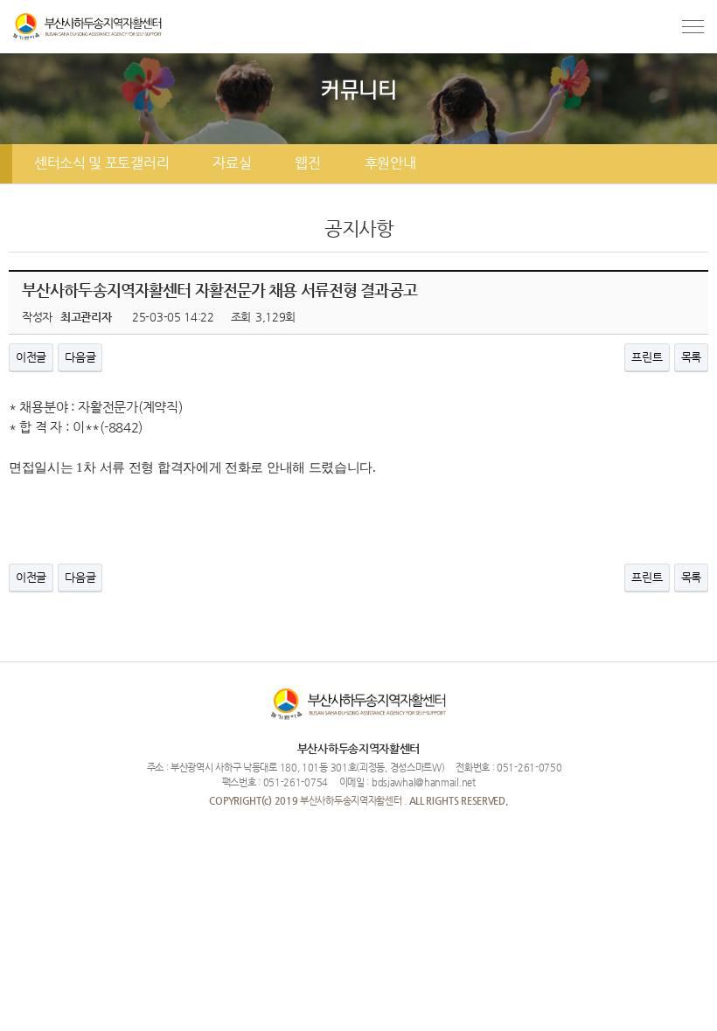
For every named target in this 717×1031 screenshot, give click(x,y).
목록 (691, 356)
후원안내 (390, 163)
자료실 (231, 163)
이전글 (31, 356)
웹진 (307, 163)
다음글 (80, 356)
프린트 (646, 356)
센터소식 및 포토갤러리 (101, 163)
